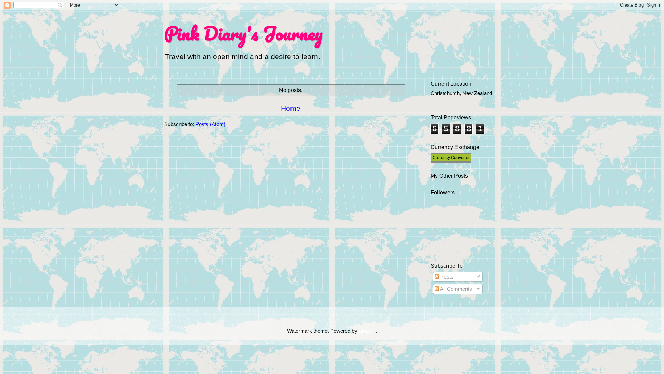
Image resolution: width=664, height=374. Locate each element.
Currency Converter (451, 157)
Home (291, 108)
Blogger (367, 331)
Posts (446, 277)
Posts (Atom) (210, 124)
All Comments (455, 289)
